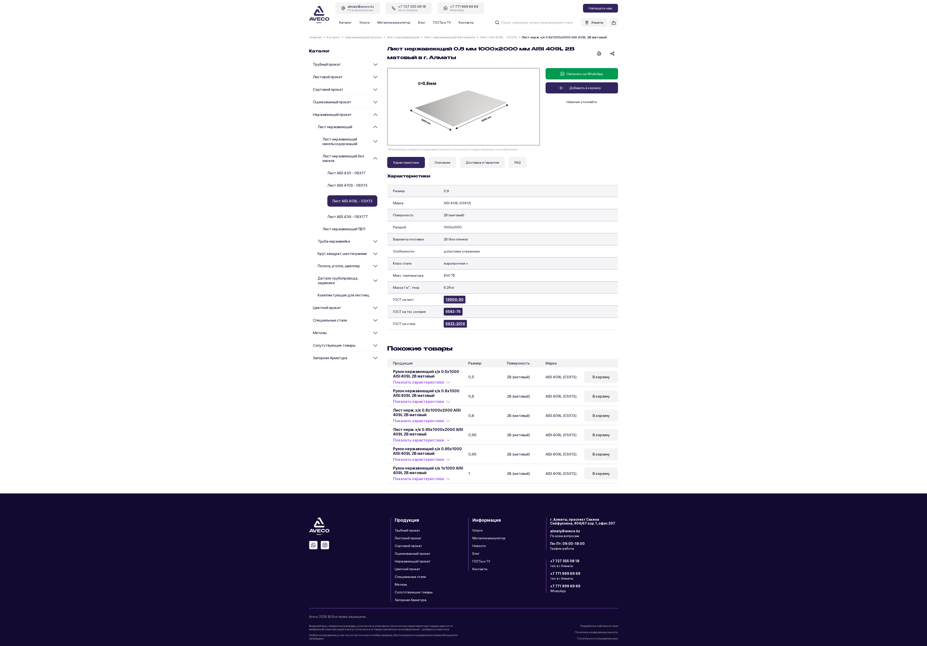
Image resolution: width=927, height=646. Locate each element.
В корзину (601, 377)
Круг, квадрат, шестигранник (342, 253)
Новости (479, 546)
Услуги (364, 22)
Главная (315, 37)
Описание (442, 162)
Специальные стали (330, 320)
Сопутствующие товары (334, 345)
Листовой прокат (328, 77)
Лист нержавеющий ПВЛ (344, 229)
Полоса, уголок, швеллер (339, 266)
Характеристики (406, 162)
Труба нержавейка (334, 241)
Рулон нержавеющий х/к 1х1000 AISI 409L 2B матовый (428, 470)
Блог (421, 22)
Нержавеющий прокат (363, 37)
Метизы (320, 332)
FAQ (517, 162)
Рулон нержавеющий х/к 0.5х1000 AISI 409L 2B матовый (426, 374)
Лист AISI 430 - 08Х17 (346, 173)
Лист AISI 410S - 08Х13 (347, 185)
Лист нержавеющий (403, 37)
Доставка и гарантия (482, 162)
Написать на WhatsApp (585, 74)
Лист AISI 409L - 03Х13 (498, 37)
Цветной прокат (327, 307)
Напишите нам (600, 8)
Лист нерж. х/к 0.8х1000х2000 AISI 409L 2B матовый (427, 412)
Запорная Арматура (330, 358)
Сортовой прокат (328, 89)
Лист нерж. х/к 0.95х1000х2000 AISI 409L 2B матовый (428, 431)
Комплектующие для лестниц (343, 295)
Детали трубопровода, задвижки (338, 280)
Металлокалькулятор (393, 22)
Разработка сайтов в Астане (599, 626)
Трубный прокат (327, 64)
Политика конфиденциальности (596, 632)
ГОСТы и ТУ (442, 22)
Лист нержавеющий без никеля (449, 37)
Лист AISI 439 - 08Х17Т (347, 216)
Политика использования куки (597, 638)
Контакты (466, 22)
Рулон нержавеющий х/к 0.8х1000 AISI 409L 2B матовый (426, 393)
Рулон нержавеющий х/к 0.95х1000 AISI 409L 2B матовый (427, 451)
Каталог (345, 22)
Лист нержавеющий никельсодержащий (340, 141)
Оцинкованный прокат (332, 102)
